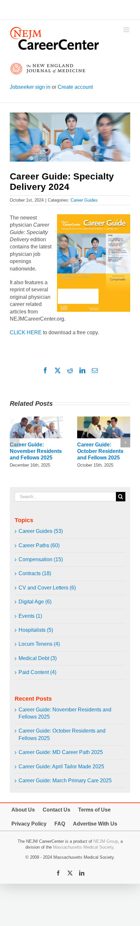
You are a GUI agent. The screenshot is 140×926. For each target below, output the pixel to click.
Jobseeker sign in (30, 87)
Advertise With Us (95, 824)
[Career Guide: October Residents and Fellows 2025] (103, 419)
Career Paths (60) (39, 545)
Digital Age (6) (35, 601)
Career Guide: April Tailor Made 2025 (61, 766)
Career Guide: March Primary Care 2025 (65, 780)
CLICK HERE (26, 332)
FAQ (59, 824)
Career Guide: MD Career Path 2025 (61, 752)
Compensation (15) (41, 559)
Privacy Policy (29, 824)
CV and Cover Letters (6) (47, 587)
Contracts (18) (35, 573)
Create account (75, 87)
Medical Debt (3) (38, 658)
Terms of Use (94, 810)
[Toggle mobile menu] (126, 29)
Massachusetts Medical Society (83, 847)
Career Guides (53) (41, 531)
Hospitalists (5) (36, 630)
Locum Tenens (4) (39, 644)
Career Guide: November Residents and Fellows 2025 (36, 451)
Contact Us (56, 810)
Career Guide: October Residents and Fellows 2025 (100, 451)
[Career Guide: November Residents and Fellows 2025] (36, 419)
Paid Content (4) (37, 672)
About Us (23, 810)
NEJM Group (105, 841)
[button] (15, 442)
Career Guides (84, 200)
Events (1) (30, 616)
